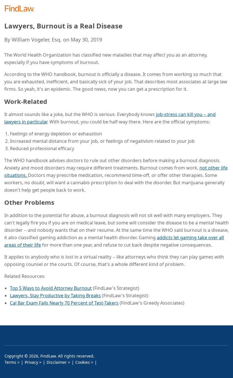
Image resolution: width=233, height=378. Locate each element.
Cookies (82, 362)
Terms (10, 362)
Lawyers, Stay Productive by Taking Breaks (55, 295)
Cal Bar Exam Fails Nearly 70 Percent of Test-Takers (64, 303)
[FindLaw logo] (21, 9)
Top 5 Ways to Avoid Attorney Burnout (51, 288)
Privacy (31, 362)
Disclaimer (57, 362)
